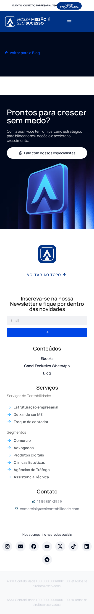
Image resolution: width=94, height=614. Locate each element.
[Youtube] (47, 546)
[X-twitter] (60, 546)
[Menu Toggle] (69, 21)
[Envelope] (21, 546)
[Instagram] (7, 546)
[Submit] (47, 332)
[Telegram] (47, 560)
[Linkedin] (87, 546)
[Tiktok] (73, 546)
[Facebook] (34, 546)
